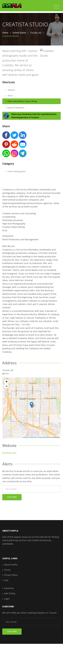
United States (19, 32)
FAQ (6, 580)
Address (11, 90)
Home (5, 32)
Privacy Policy (11, 575)
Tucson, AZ (35, 32)
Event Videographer (16, 171)
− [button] (6, 386)
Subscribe (12, 497)
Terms (7, 569)
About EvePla (10, 564)
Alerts (10, 95)
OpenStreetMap (45, 437)
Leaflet (24, 437)
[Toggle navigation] (56, 6)
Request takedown (15, 107)
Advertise (9, 588)
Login (7, 598)
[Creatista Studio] (31, 405)
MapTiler (33, 437)
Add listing (9, 593)
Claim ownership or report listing (22, 101)
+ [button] (6, 381)
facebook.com (9, 452)
